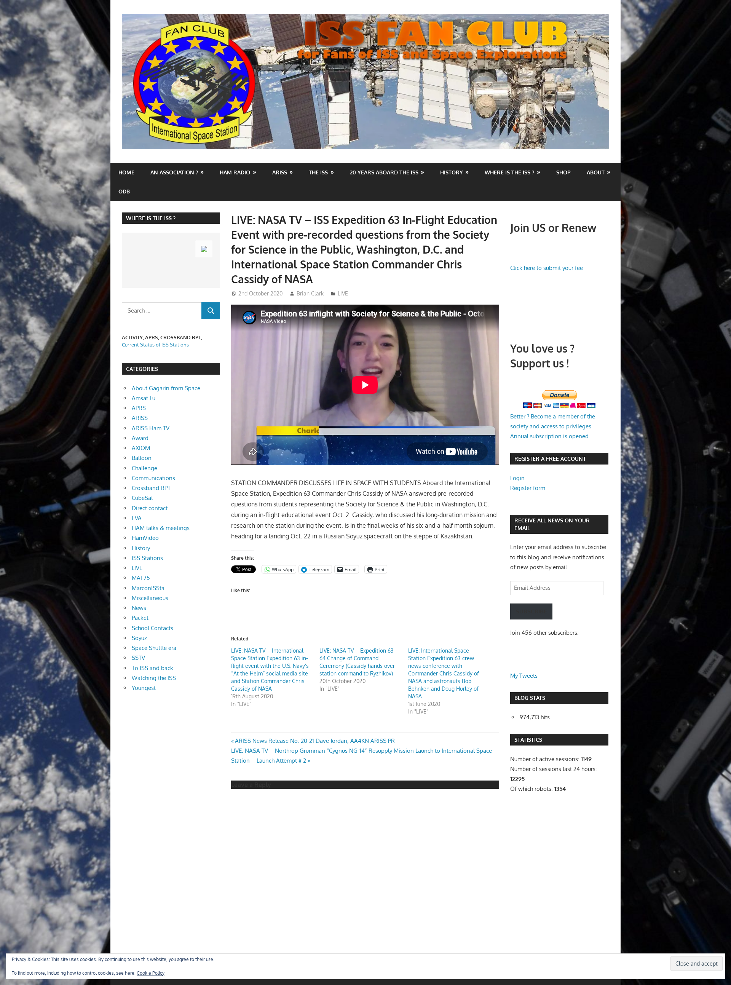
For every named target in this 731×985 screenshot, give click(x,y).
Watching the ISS (154, 678)
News (139, 607)
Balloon (142, 457)
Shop (563, 172)
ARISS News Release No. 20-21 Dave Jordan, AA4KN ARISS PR (315, 740)
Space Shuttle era (154, 647)
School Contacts (152, 628)
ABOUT (596, 172)
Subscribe (531, 611)
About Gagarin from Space (166, 388)
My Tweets (524, 675)
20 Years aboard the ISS (384, 172)
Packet (140, 617)
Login (517, 478)
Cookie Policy (150, 973)
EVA (137, 518)
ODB (124, 191)
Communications (153, 478)
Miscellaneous (150, 598)
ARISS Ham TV (150, 428)
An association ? (174, 172)
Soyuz (139, 638)
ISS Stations (147, 558)
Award (140, 438)
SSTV (138, 657)
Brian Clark (310, 293)
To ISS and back (152, 668)
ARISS (140, 417)
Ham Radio (235, 172)
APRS (139, 408)
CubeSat (142, 497)
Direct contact (150, 508)
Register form (527, 488)
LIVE (343, 293)
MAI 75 (141, 577)
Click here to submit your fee (546, 267)
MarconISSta (148, 588)
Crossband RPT (151, 488)
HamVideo (145, 537)
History (451, 172)
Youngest (144, 687)
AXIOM (141, 448)
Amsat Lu (143, 398)
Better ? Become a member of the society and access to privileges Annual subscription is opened (552, 426)
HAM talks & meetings (161, 528)
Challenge (144, 468)
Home (126, 172)
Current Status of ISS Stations (155, 345)
